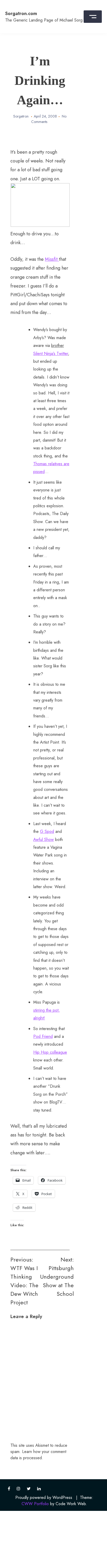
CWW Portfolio (35, 1504)
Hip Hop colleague (50, 1052)
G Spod (47, 831)
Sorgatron (21, 116)
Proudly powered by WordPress (43, 1497)
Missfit (52, 259)
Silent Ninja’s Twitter (50, 354)
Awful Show (43, 839)
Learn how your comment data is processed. (38, 1455)
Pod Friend (43, 1036)
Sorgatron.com (21, 13)
